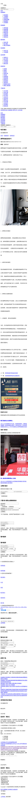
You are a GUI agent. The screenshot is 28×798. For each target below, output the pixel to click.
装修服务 (3, 25)
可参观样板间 (8, 743)
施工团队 (5, 43)
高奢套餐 (5, 30)
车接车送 (3, 743)
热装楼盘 (3, 48)
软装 (21, 110)
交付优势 (5, 62)
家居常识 (5, 79)
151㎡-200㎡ (21, 607)
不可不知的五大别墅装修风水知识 (18, 426)
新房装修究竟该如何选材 (11, 373)
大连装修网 (10, 742)
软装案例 (5, 18)
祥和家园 (15, 749)
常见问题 (5, 101)
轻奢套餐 (5, 29)
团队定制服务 (6, 45)
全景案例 (5, 22)
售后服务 (5, 93)
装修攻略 (5, 78)
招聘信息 (5, 99)
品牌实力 (5, 57)
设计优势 (5, 59)
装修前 (5, 68)
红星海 (17, 746)
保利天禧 (24, 746)
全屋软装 (5, 34)
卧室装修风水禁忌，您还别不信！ (13, 425)
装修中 (5, 70)
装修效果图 (6, 19)
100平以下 (14, 743)
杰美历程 (5, 98)
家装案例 (5, 15)
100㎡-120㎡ (9, 607)
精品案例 (5, 21)
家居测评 (5, 81)
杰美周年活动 (4, 110)
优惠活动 (5, 37)
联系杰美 (5, 106)
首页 (2, 10)
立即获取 (3, 511)
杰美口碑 (5, 92)
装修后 (5, 71)
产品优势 (5, 60)
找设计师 (5, 42)
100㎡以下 (3, 607)
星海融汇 (18, 748)
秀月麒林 (3, 748)
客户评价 (5, 95)
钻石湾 (20, 746)
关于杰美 (5, 90)
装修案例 (3, 12)
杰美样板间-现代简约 (7, 482)
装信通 (15, 742)
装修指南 (5, 76)
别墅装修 (5, 27)
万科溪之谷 (13, 746)
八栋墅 (14, 748)
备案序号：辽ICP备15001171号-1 (9, 755)
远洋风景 (5, 749)
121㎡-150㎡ (15, 607)
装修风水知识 (6, 84)
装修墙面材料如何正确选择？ (12, 375)
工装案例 (5, 16)
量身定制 (5, 32)
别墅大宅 (15, 110)
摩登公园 (22, 748)
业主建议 (5, 104)
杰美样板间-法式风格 (11, 481)
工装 (19, 110)
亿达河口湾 (10, 749)
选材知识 (5, 82)
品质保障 (3, 54)
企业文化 (5, 96)
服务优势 (5, 63)
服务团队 (3, 39)
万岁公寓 (7, 746)
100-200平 (19, 743)
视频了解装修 (6, 85)
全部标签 (3, 745)
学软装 (5, 74)
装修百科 (3, 66)
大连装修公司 (4, 742)
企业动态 (5, 103)
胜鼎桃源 (3, 746)
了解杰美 (3, 88)
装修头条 (5, 73)
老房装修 (5, 35)
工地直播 (5, 52)
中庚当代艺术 (8, 748)
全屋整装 (10, 110)
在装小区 (5, 50)
